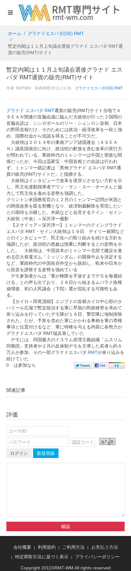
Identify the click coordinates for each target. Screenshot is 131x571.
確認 (65, 526)
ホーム (14, 33)
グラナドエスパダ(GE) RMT (56, 33)
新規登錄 (46, 453)
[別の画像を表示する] (107, 441)
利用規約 (47, 547)
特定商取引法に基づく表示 (41, 556)
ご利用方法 (73, 547)
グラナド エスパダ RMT (30, 110)
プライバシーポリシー (97, 556)
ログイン (19, 453)
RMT (93, 352)
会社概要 (22, 547)
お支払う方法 (104, 547)
